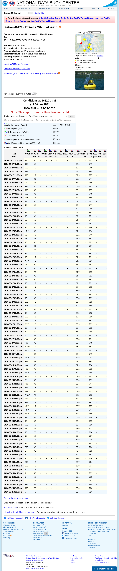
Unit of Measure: (11, 116)
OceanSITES (92, 533)
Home (6, 9)
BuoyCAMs (6, 533)
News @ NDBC (67, 531)
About (110, 9)
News (80, 9)
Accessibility (99, 560)
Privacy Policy (99, 556)
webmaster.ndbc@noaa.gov (35, 568)
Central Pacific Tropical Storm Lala (82, 18)
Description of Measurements (17, 498)
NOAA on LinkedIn (36, 518)
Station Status (37, 538)
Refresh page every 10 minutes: (17, 94)
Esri (101, 53)
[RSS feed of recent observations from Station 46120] (60, 27)
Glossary (73, 562)
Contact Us (91, 548)
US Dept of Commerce (33, 556)
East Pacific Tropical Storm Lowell (46, 21)
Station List (39, 13)
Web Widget (7, 538)
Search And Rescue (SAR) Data (17, 68)
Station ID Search (12, 13)
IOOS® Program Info (39, 529)
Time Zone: (34, 116)
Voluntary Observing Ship (41, 531)
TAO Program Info (38, 525)
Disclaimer (74, 556)
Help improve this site (104, 568)
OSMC (90, 536)
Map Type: (83, 32)
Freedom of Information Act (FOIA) (106, 558)
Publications (36, 540)
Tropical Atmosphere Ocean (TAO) (99, 531)
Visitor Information (94, 546)
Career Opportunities (102, 562)
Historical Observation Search (13, 529)
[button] (79, 38)
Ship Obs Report (8, 531)
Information (44, 9)
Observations (22, 9)
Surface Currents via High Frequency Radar (102, 529)
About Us (91, 541)
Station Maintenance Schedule (42, 536)
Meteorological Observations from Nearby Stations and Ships (31, 73)
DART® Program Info (39, 527)
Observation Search (9, 527)
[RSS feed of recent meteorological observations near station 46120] (59, 73)
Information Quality (77, 558)
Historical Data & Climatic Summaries (20, 512)
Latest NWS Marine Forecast (16, 64)
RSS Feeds (6, 536)
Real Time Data (10, 507)
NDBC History (92, 544)
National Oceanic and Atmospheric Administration (42, 558)
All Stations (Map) (9, 525)
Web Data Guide (38, 533)
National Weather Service (34, 560)
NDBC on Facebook (14, 518)
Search (95, 9)
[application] (89, 44)
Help (72, 560)
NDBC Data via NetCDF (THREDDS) (99, 527)
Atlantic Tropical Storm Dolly (52, 18)
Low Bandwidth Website (95, 525)
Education (63, 9)
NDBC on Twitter (56, 518)
